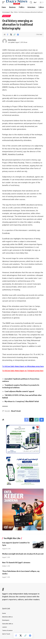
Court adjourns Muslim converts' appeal (19, 391)
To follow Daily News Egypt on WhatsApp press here (23, 366)
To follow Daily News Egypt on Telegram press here (22, 371)
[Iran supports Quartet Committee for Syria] (38, 544)
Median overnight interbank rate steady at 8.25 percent (23, 554)
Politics (6, 16)
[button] (4, 2)
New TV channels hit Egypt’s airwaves (16, 562)
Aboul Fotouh (16, 411)
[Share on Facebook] (7, 34)
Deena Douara (12, 40)
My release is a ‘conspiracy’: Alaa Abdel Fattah (22, 401)
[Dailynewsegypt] (16, 2)
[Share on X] (11, 34)
